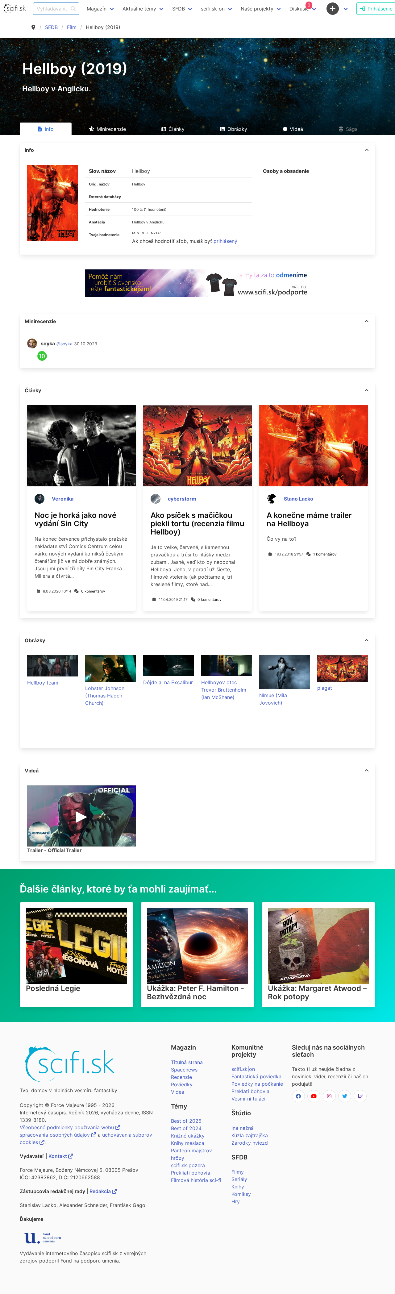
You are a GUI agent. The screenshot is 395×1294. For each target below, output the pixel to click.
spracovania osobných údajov (55, 1135)
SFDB (51, 27)
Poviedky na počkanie (257, 1084)
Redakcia (100, 1191)
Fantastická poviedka (256, 1076)
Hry (235, 1201)
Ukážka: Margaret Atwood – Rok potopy (317, 992)
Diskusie (299, 7)
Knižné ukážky (188, 1136)
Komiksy (241, 1194)
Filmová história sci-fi (196, 1180)
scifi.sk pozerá (188, 1165)
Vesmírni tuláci (248, 1099)
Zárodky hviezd (249, 1143)
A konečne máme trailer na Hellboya (309, 519)
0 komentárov (93, 591)
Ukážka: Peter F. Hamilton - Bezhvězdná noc (195, 992)
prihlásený (225, 241)
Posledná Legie (53, 988)
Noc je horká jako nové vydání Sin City (75, 519)
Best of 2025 (186, 1121)
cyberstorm (182, 499)
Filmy (237, 1172)
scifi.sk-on (213, 9)
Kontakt (58, 1156)
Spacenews (184, 1070)
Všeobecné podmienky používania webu (67, 1127)
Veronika (62, 499)
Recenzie (181, 1077)
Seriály (239, 1179)
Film (72, 27)
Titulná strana (187, 1062)
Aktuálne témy (139, 9)
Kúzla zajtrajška (249, 1135)
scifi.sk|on (243, 1069)
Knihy (237, 1187)
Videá (177, 1092)
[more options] (366, 150)
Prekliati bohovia (190, 1173)
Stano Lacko (298, 499)
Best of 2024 (186, 1128)
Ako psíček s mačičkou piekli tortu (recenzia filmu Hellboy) (197, 523)
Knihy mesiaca (187, 1143)
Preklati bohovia (250, 1091)
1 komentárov (325, 554)
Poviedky (182, 1084)
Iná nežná (242, 1128)
